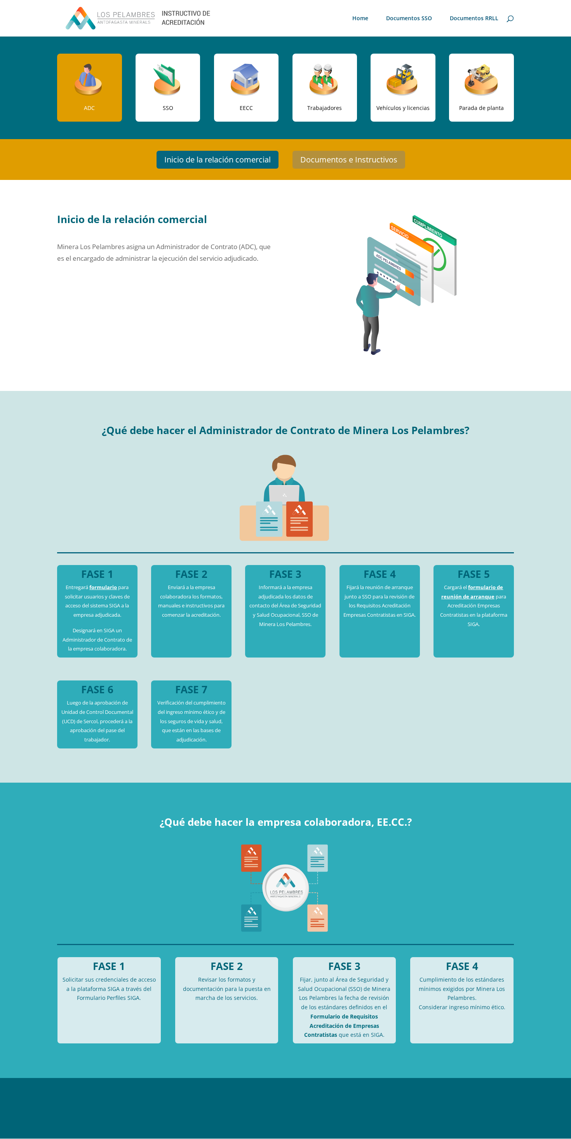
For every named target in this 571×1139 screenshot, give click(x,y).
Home (360, 19)
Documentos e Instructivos (348, 159)
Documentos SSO (409, 19)
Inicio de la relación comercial (217, 159)
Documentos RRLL (474, 19)
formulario (103, 587)
